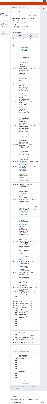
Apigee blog (36, 395)
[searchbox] (5, 6)
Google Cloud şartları (18, 402)
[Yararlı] (37, 10)
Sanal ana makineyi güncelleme (23, 180)
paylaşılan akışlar (24, 88)
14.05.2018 (16, 150)
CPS (32, 336)
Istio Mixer (20, 101)
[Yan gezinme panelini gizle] (9, 402)
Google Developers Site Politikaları (21, 386)
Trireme (25, 55)
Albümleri (2, 3)
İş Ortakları (12, 395)
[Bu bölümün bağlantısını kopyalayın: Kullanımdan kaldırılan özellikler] (24, 20)
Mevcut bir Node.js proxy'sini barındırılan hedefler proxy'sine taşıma (23, 212)
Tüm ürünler (37, 399)
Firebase (27, 399)
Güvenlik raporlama (21, 38)
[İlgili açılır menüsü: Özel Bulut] (14, 1)
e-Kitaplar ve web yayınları (14, 396)
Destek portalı (24, 396)
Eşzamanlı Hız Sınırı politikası (22, 83)
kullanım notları (25, 93)
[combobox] (33, 1)
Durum (23, 395)
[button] (5, 12)
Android (20, 399)
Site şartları (14, 402)
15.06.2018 (16, 261)
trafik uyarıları (26, 38)
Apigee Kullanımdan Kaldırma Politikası (30, 22)
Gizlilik (11, 402)
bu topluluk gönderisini (23, 203)
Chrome (23, 399)
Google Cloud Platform (31, 399)
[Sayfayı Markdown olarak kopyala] (19, 13)
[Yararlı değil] (38, 10)
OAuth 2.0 (24, 153)
